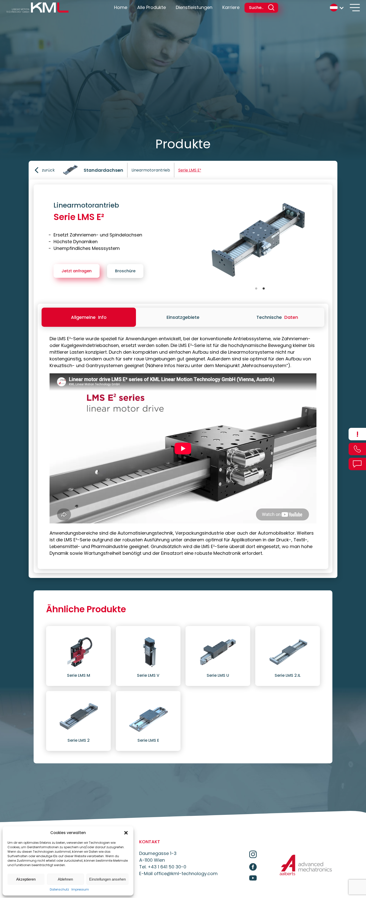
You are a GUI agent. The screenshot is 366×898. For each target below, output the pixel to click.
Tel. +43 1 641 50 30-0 (162, 867)
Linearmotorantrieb (150, 170)
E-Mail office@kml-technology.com (178, 873)
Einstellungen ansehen (107, 879)
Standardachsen (103, 170)
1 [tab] (256, 288)
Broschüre (125, 271)
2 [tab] (263, 288)
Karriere (231, 7)
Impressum (80, 889)
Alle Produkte (151, 7)
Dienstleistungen (194, 7)
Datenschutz (59, 889)
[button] (125, 832)
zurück (48, 170)
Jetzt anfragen (76, 271)
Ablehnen (65, 879)
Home (120, 7)
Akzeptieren (26, 879)
